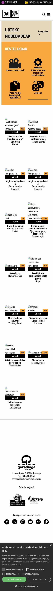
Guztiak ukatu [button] (39, 579)
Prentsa (33, 2)
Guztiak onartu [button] (14, 579)
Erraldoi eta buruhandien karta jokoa (38, 277)
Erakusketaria (44, 2)
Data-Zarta (15, 274)
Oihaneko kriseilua (38, 321)
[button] (3, 570)
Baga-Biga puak (15, 229)
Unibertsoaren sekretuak (15, 405)
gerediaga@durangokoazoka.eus (26, 479)
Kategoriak (43, 31)
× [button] (50, 545)
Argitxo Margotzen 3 (38, 185)
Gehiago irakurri (14, 565)
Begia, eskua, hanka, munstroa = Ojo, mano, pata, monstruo (38, 231)
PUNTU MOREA (10, 2)
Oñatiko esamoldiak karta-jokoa (15, 363)
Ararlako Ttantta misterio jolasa (38, 139)
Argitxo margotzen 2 (15, 185)
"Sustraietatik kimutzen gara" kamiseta (15, 140)
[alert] (26, 567)
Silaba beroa (38, 361)
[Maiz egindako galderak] (26, 2)
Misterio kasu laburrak (15, 321)
